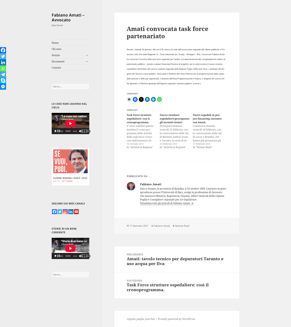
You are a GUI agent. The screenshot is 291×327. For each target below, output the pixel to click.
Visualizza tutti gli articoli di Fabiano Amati (165, 203)
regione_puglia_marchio (141, 319)
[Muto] (82, 131)
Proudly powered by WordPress (176, 319)
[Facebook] (54, 211)
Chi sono (56, 49)
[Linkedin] (70, 211)
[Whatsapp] (3, 68)
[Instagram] (65, 211)
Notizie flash (182, 225)
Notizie (56, 55)
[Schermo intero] (87, 131)
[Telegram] (3, 74)
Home (55, 42)
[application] (70, 123)
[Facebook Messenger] (3, 87)
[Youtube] (76, 211)
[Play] (57, 131)
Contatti (56, 67)
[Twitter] (59, 211)
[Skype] (3, 81)
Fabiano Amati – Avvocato (68, 17)
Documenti (58, 61)
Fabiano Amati (162, 225)
